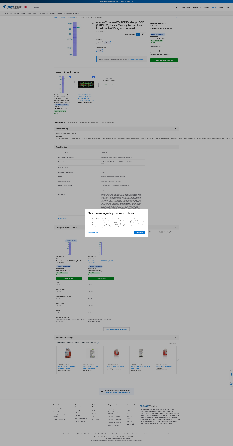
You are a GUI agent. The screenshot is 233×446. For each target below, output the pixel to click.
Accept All (139, 232)
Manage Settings (93, 232)
